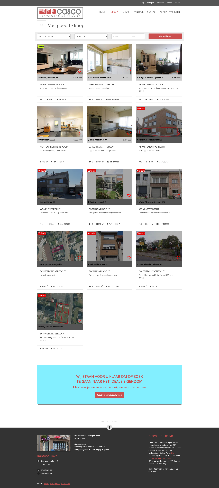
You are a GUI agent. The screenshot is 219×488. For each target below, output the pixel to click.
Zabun (46, 484)
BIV (172, 453)
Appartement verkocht (152, 146)
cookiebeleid (65, 484)
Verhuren (160, 2)
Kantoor (138, 12)
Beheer (169, 2)
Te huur (126, 12)
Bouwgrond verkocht (53, 271)
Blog (142, 2)
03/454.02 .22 (46, 470)
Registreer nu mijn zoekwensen (109, 395)
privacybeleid (55, 484)
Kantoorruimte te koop (54, 146)
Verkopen (150, 2)
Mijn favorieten (171, 12)
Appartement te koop (52, 84)
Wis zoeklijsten (165, 36)
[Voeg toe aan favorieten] (79, 71)
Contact (152, 12)
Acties (177, 2)
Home (102, 12)
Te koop (113, 12)
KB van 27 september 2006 (160, 458)
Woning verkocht (50, 209)
